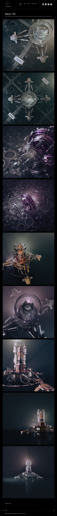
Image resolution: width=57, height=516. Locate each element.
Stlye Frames (34, 3)
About (25, 3)
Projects (20, 3)
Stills (20, 5)
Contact (28, 3)
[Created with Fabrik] (0, 510)
